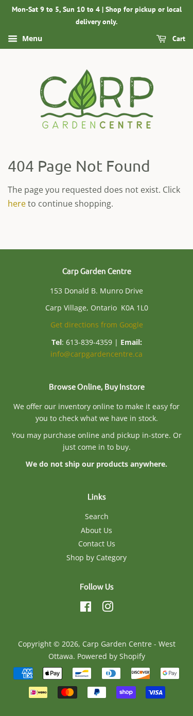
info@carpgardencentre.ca (96, 354)
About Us (96, 530)
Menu (31, 38)
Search (97, 516)
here (17, 203)
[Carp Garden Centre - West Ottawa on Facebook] (86, 608)
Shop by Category (96, 557)
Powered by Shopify (111, 656)
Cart (177, 38)
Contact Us (96, 543)
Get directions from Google (96, 324)
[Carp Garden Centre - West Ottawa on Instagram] (107, 608)
